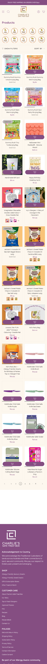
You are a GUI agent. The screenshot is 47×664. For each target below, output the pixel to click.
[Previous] (5, 484)
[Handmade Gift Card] (12, 165)
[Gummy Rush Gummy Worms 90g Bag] (35, 64)
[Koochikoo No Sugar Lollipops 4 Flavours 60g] (35, 456)
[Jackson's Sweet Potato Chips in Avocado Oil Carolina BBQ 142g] (35, 236)
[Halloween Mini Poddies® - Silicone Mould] (35, 129)
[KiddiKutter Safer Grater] (35, 424)
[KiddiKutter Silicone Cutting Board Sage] (12, 456)
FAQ (3, 609)
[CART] (43, 12)
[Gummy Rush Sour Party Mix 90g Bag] (35, 97)
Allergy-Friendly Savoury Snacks (13, 574)
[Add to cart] (34, 72)
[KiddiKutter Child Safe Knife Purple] (12, 391)
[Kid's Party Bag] (35, 314)
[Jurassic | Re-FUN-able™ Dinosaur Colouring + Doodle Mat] (12, 314)
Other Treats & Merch (9, 585)
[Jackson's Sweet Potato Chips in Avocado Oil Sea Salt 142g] (12, 275)
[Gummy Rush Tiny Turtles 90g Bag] (12, 129)
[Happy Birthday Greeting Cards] (35, 165)
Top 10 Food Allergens (9, 601)
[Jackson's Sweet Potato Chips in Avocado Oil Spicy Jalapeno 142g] (35, 275)
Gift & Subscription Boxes (10, 581)
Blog (3, 616)
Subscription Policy (8, 640)
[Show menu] (3, 12)
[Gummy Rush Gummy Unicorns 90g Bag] (12, 64)
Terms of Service (7, 647)
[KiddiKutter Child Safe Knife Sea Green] (35, 391)
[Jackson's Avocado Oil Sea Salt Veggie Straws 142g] (12, 236)
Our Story (5, 598)
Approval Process (8, 605)
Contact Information (9, 651)
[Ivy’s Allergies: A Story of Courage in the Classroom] (35, 197)
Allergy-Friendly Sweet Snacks (12, 578)
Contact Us (6, 623)
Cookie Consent (7, 654)
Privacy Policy (6, 643)
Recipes (4, 612)
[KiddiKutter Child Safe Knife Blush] (35, 354)
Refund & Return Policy (10, 632)
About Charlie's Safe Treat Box (12, 594)
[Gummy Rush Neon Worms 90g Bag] (12, 97)
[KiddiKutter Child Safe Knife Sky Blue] (12, 424)
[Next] (41, 484)
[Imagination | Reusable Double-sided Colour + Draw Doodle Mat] (12, 197)
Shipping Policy (7, 636)
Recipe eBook (6, 620)
